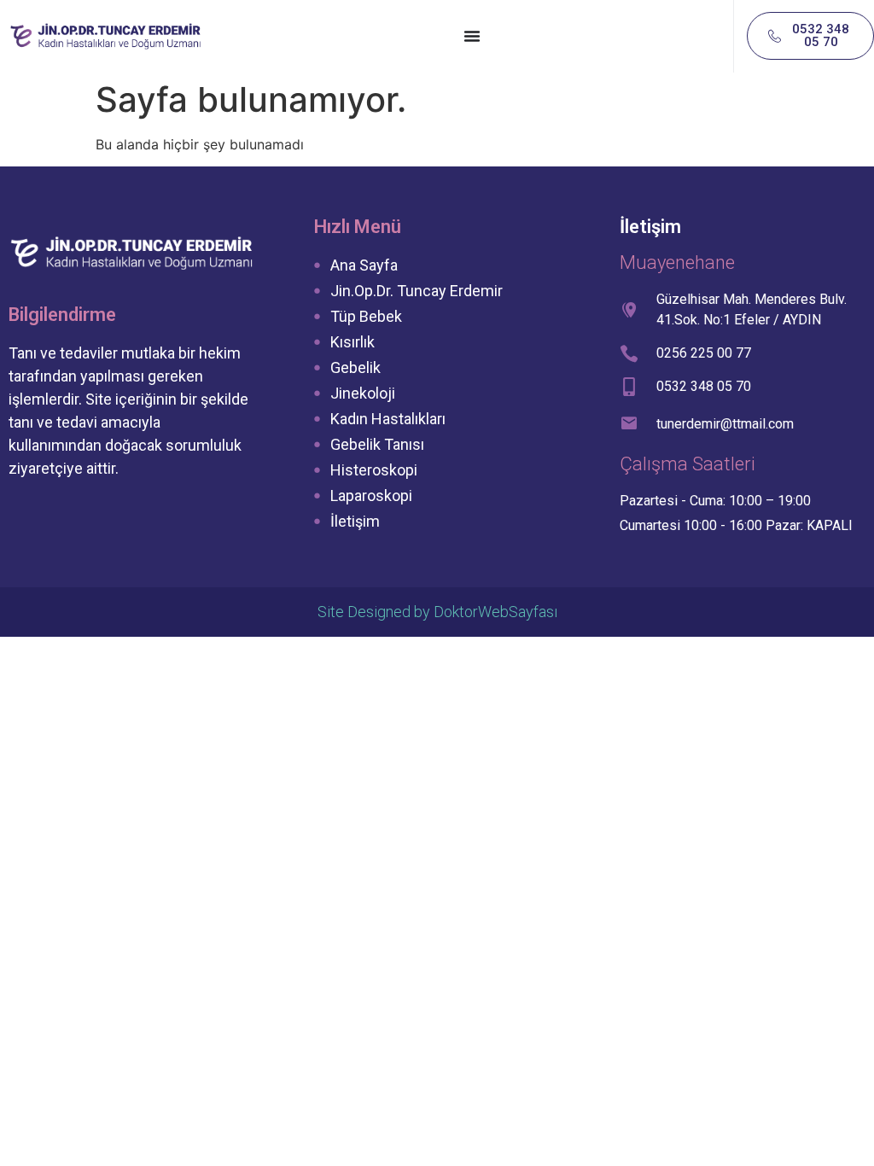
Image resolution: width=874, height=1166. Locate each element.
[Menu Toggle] (472, 35)
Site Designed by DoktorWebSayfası (437, 612)
